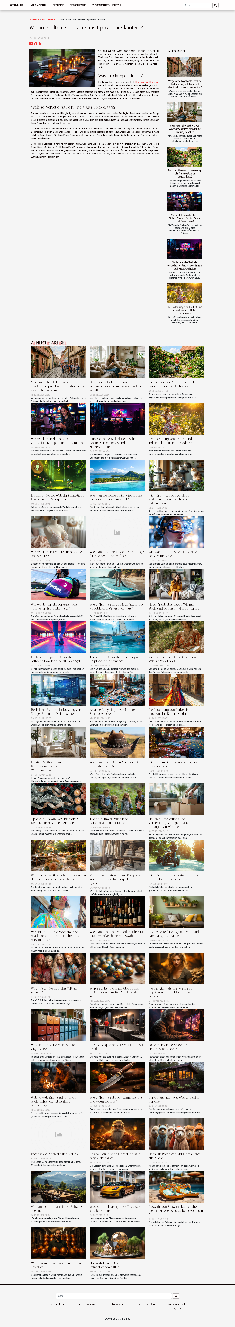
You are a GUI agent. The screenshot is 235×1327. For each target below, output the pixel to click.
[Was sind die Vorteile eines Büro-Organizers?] (58, 1025)
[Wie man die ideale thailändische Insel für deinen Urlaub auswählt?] (117, 475)
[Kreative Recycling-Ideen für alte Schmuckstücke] (117, 689)
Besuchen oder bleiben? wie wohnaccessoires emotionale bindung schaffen (185, 129)
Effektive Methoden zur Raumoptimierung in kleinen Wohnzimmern (50, 766)
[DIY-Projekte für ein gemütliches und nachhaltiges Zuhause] (176, 911)
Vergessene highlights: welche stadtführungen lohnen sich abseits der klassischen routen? (185, 84)
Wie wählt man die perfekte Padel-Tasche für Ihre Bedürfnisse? (55, 606)
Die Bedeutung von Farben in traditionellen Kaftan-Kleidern (169, 712)
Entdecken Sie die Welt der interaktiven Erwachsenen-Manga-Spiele (57, 497)
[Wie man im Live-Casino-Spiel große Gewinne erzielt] (176, 742)
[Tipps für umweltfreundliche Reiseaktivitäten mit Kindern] (117, 798)
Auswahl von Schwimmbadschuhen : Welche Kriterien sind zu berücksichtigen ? (176, 1210)
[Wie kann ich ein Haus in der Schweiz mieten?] (58, 1186)
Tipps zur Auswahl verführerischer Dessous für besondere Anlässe (54, 821)
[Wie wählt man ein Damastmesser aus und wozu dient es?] (117, 1077)
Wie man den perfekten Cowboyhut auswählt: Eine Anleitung (114, 764)
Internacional (38, 5)
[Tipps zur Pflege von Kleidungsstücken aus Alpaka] (176, 1134)
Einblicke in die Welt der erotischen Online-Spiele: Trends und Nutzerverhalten (184, 265)
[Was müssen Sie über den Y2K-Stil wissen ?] (58, 968)
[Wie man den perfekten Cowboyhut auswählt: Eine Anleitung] (117, 742)
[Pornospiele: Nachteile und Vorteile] (58, 1134)
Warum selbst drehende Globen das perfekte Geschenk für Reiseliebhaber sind (115, 992)
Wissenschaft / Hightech (106, 5)
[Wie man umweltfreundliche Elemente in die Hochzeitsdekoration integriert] (58, 855)
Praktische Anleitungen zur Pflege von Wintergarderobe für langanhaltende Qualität (115, 879)
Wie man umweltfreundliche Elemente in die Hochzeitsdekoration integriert (58, 877)
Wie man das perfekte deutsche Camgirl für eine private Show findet (117, 554)
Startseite (34, 19)
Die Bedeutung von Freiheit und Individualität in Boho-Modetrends (184, 310)
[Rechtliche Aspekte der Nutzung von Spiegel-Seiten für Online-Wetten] (58, 689)
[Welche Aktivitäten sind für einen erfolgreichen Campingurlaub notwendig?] (58, 1077)
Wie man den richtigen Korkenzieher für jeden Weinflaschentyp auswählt (116, 934)
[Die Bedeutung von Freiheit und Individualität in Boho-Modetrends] (184, 293)
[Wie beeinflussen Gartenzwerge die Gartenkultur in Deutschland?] (184, 157)
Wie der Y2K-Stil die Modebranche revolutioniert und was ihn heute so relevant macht (55, 936)
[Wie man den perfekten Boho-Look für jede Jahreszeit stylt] (176, 637)
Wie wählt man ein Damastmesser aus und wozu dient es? (116, 1099)
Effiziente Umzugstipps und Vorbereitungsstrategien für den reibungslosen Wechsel (170, 823)
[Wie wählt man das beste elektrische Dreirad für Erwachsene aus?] (176, 855)
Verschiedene (78, 5)
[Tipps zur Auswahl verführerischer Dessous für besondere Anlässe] (58, 798)
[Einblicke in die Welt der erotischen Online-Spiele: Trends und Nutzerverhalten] (184, 249)
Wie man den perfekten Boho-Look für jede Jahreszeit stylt (175, 659)
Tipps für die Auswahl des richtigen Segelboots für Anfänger (114, 659)
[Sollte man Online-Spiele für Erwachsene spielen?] (176, 1025)
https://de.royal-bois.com (147, 82)
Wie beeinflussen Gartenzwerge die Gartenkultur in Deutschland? (185, 173)
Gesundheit (16, 5)
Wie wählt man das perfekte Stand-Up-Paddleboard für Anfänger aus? (117, 606)
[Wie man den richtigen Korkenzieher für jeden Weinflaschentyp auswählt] (117, 911)
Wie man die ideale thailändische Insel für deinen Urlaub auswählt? (116, 497)
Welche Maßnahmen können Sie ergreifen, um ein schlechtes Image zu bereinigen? (174, 992)
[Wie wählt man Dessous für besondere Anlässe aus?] (58, 532)
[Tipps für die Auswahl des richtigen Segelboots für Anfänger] (117, 637)
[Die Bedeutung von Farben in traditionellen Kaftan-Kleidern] (176, 689)
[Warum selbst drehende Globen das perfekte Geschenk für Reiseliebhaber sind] (117, 968)
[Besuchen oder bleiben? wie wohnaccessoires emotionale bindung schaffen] (184, 112)
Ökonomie (58, 5)
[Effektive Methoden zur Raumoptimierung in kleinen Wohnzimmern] (58, 742)
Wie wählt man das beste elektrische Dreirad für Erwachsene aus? (174, 877)
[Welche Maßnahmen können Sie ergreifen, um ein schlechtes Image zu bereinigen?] (176, 968)
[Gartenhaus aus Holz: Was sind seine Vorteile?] (176, 1077)
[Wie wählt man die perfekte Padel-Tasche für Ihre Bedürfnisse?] (58, 584)
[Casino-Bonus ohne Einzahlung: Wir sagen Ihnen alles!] (117, 1134)
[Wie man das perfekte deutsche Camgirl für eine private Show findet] (117, 532)
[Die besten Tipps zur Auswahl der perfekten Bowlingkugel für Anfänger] (58, 637)
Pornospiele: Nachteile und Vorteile (55, 1154)
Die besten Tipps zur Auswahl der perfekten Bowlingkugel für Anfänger (55, 659)
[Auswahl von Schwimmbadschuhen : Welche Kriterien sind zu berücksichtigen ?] (176, 1186)
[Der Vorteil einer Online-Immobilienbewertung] (117, 1243)
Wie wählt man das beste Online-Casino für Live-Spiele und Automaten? (185, 218)
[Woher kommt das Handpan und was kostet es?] (58, 1243)
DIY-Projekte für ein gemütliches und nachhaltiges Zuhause (174, 934)
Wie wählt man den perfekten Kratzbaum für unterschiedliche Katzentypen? (170, 499)
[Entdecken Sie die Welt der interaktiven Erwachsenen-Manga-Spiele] (58, 475)
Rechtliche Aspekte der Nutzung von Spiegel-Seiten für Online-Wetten (56, 712)
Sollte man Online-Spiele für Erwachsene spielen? (168, 1047)
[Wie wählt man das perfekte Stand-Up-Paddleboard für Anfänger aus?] (117, 584)
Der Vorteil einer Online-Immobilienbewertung (106, 1265)
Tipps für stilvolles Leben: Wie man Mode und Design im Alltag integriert (174, 606)
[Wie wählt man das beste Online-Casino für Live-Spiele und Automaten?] (184, 201)
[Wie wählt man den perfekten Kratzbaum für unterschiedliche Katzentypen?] (176, 475)
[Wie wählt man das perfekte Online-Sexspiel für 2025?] (176, 532)
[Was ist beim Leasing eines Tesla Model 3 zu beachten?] (117, 1186)
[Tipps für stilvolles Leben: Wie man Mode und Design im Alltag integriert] (176, 584)
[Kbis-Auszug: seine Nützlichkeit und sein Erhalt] (117, 1025)
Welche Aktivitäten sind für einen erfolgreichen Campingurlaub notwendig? (53, 1101)
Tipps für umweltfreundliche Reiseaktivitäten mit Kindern (109, 821)
